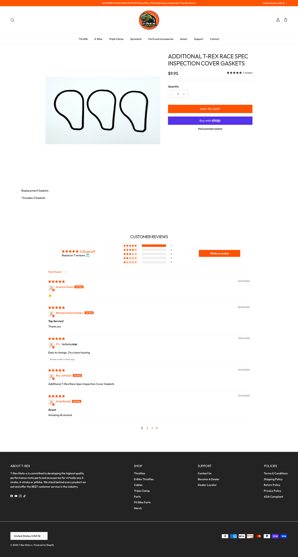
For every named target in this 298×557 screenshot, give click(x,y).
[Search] (12, 20)
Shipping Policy (273, 479)
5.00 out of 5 (87, 251)
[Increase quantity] (185, 94)
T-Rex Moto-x (25, 545)
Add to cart (210, 109)
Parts (137, 496)
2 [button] (147, 428)
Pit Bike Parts (142, 502)
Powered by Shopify (44, 545)
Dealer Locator (207, 485)
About (183, 39)
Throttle (83, 39)
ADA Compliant (273, 496)
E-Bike (98, 39)
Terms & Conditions (276, 473)
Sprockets (136, 39)
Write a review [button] (219, 253)
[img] (56, 281)
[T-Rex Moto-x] (149, 20)
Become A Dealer (209, 479)
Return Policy (272, 485)
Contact (214, 39)
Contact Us (204, 473)
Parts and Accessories (160, 39)
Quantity (173, 86)
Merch (138, 508)
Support (198, 39)
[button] (130, 245)
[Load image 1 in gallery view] (103, 110)
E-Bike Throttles (144, 479)
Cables (138, 485)
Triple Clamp (116, 39)
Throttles (139, 473)
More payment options (210, 128)
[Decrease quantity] (171, 94)
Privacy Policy (272, 490)
